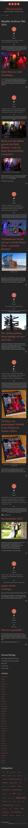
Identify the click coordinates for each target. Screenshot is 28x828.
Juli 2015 (3, 733)
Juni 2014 (3, 760)
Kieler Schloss (23, 500)
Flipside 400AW (8, 310)
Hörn (10, 793)
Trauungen (12, 512)
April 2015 (3, 738)
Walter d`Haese (24, 387)
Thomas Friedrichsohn (19, 49)
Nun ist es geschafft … (13, 629)
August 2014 (3, 755)
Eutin (24, 775)
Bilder (2, 310)
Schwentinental (10, 511)
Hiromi (22, 383)
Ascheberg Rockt (8, 40)
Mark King (11, 384)
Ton (13, 378)
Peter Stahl (17, 48)
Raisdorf (22, 502)
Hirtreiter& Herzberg (12, 215)
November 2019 (4, 684)
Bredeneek (9, 108)
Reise (14, 306)
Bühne (10, 214)
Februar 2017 (3, 701)
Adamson (2, 382)
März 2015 (3, 740)
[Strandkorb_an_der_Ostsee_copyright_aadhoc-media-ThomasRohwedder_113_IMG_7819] (14, 270)
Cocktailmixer (13, 214)
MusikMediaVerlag (6, 385)
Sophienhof (16, 808)
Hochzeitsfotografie (22, 110)
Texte (9, 378)
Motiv (22, 310)
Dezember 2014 (4, 745)
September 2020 (4, 676)
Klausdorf (9, 502)
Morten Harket (17, 384)
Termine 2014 (19, 511)
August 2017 (3, 694)
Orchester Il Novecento (11, 386)
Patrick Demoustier (18, 386)
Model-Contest (11, 208)
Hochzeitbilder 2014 (11, 518)
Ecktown (8, 582)
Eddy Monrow (15, 40)
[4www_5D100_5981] (14, 462)
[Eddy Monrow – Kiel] (11, 170)
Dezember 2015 (4, 726)
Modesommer (20, 208)
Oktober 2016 (3, 711)
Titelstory (20, 387)
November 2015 (4, 728)
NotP (16, 385)
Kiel (7, 118)
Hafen (13, 582)
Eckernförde (19, 108)
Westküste (18, 311)
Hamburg (13, 47)
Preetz (17, 118)
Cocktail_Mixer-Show (19, 214)
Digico (5, 383)
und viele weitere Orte (17, 512)
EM (17, 46)
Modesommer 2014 (18, 216)
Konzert (9, 118)
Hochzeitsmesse (16, 500)
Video (23, 378)
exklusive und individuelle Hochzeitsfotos (9, 117)
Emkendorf (7, 497)
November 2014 (4, 748)
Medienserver (6, 376)
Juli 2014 (3, 758)
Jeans (20, 215)
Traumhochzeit (5, 815)
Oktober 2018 (3, 686)
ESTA (4, 310)
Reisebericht (17, 306)
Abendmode (3, 214)
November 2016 (4, 708)
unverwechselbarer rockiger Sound (15, 50)
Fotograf (8, 110)
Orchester (6, 386)
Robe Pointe (10, 387)
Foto (17, 117)
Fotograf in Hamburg (19, 373)
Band (12, 40)
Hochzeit (11, 110)
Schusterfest (21, 48)
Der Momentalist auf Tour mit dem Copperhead (10, 660)
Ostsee (7, 210)
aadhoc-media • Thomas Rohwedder (20, 823)
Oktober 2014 (3, 750)
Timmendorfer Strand (14, 210)
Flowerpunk (20, 46)
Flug (11, 310)
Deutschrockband (9, 46)
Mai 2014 (3, 762)
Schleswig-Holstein (21, 118)
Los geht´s (12, 118)
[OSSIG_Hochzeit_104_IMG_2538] (14, 539)
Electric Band (8, 383)
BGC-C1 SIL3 (18, 382)
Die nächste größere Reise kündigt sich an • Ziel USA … (13, 336)
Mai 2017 (3, 696)
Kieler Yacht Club (4, 502)
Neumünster (4, 801)
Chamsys (21, 382)
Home (2, 15)
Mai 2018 (3, 689)
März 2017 (3, 698)
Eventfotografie (21, 40)
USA (15, 311)
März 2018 (3, 691)
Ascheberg (3, 40)
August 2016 (3, 713)
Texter (11, 378)
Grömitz (3, 786)
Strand (9, 210)
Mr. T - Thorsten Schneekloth (7, 48)
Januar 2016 (3, 723)
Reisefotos (21, 306)
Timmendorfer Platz (16, 217)
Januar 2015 (3, 743)
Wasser (24, 582)
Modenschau (15, 208)
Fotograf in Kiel (4, 375)
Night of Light (4, 663)
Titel (17, 387)
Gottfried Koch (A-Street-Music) (7, 47)
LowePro (19, 310)
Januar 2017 (3, 703)
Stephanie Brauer (6, 49)
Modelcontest (9, 216)
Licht (2, 376)
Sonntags (3, 578)
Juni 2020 (3, 681)
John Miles (4, 384)
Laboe (12, 502)
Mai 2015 (3, 735)
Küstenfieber (5, 216)
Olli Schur (13, 48)
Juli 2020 (3, 679)
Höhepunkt (17, 215)
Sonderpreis (15, 511)
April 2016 (3, 716)
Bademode (7, 214)
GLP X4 (16, 383)
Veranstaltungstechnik (18, 378)
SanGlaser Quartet (8, 217)
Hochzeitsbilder (16, 110)
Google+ (1, 0)
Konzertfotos (4, 798)
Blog (12, 626)
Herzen (17, 47)
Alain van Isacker (7, 382)
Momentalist (14, 9)
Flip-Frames (12, 383)
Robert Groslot (14, 387)
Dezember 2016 (4, 706)
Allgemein (14, 622)
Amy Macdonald (12, 382)
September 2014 (4, 753)
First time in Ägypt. (5, 668)
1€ (4, 508)
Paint (4, 217)
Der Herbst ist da (4, 665)
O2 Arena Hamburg (20, 385)
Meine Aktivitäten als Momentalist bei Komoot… (10, 658)
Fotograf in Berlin (18, 205)
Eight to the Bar (6, 215)
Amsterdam (13, 772)
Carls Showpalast (13, 108)
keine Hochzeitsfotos (5, 208)
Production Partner (4, 378)
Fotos (16, 310)
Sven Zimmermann (13, 49)
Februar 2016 (3, 721)
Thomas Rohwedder (16, 812)
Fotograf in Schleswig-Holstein (11, 375)
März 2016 (3, 718)
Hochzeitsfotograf (17, 509)
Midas (14, 384)
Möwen (16, 582)
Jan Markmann (20, 47)
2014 (5, 15)
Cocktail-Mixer (4, 205)
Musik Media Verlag (16, 376)
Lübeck (15, 502)
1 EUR (2, 508)
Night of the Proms (12, 385)
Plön (15, 118)
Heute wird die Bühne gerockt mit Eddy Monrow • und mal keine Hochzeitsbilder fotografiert (12, 147)
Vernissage (18, 815)
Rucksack (13, 311)
